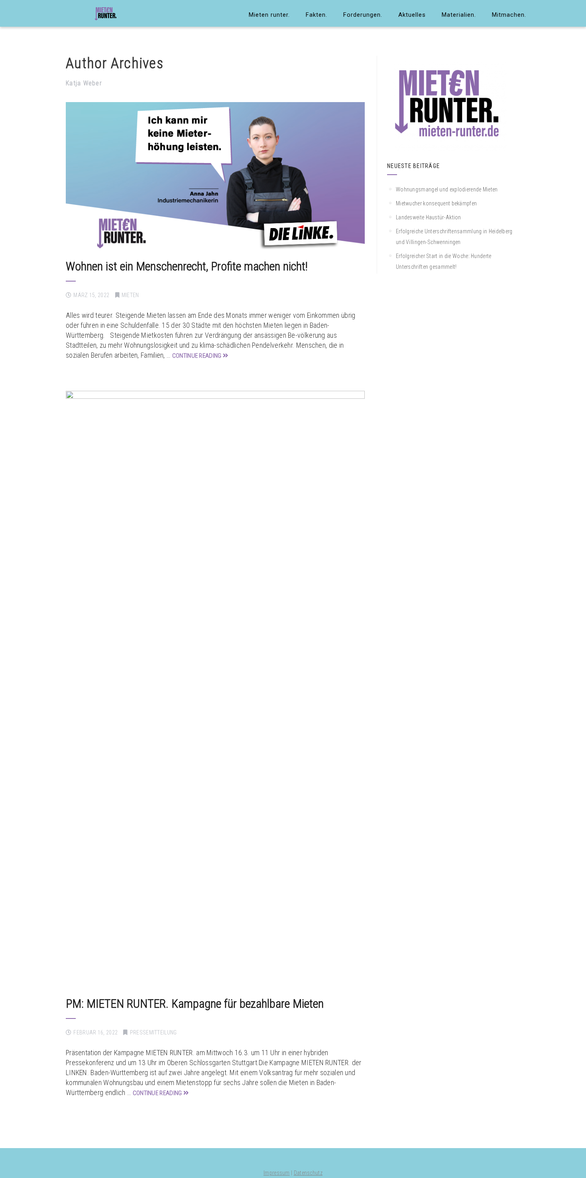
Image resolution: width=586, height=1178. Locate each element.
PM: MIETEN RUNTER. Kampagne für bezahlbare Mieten (195, 1004)
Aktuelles (412, 14)
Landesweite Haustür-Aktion (428, 217)
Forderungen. (362, 14)
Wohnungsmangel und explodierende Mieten (447, 189)
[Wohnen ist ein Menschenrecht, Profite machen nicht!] (215, 177)
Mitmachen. (509, 14)
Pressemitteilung (153, 1032)
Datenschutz (308, 1173)
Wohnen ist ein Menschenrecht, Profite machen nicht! (187, 266)
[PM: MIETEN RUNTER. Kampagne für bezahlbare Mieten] (215, 690)
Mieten (130, 295)
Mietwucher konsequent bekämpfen (436, 203)
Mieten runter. (269, 14)
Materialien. (459, 14)
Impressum (277, 1173)
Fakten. (316, 14)
